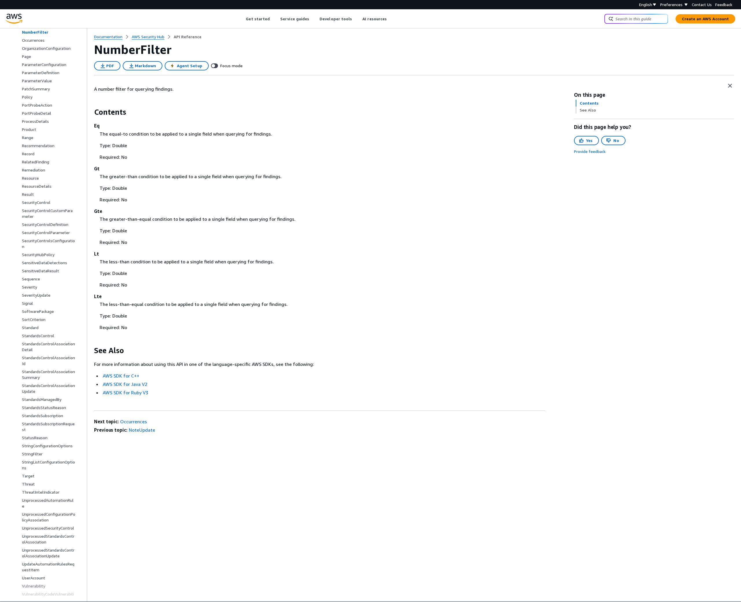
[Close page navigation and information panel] (730, 85)
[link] (187, 37)
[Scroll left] (241, 18)
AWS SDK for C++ (121, 376)
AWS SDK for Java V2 (125, 384)
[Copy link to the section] (89, 112)
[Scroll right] (391, 18)
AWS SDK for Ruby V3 (125, 392)
